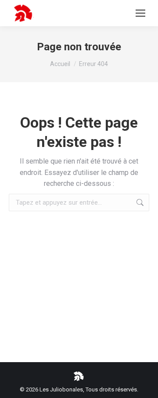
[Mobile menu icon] (140, 13)
